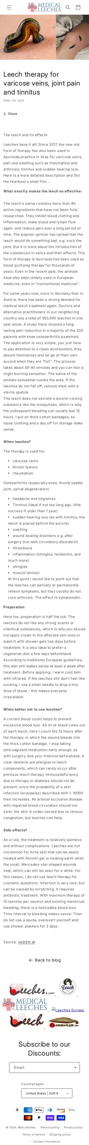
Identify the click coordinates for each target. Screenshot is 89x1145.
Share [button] (12, 114)
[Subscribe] (75, 1067)
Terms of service (34, 1134)
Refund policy (50, 1127)
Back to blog (48, 960)
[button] (9, 7)
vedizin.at (26, 942)
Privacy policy (73, 1127)
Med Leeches (27, 1127)
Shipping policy (60, 1134)
